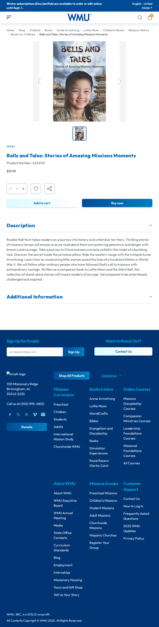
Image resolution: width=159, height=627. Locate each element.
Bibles (93, 421)
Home (10, 30)
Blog (57, 557)
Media (58, 525)
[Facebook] (10, 414)
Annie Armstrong (68, 30)
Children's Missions (103, 500)
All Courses (131, 463)
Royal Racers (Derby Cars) (99, 463)
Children (35, 30)
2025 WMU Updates (131, 528)
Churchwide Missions (98, 525)
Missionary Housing (68, 580)
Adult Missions (99, 515)
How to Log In (133, 506)
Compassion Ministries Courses (137, 418)
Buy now (117, 203)
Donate (27, 427)
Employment (63, 565)
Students (60, 419)
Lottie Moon (91, 30)
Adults (58, 427)
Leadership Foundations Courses (132, 433)
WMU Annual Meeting (63, 515)
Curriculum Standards (62, 547)
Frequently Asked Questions (136, 516)
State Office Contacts (63, 535)
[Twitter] (18, 414)
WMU (11, 146)
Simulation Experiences (98, 450)
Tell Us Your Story (66, 595)
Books (49, 30)
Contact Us (123, 351)
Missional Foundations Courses (132, 451)
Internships (62, 572)
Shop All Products (71, 376)
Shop (22, 30)
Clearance (109, 376)
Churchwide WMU (67, 446)
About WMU (62, 493)
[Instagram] (26, 414)
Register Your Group (99, 545)
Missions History (138, 30)
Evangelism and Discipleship (101, 430)
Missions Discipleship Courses (132, 404)
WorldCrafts (98, 413)
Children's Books (113, 30)
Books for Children (23, 34)
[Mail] (43, 414)
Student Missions (101, 508)
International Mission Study (63, 436)
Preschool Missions (103, 493)
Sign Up (73, 352)
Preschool (61, 404)
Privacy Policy (133, 538)
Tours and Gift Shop (68, 587)
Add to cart (42, 203)
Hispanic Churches (103, 535)
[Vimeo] (34, 414)
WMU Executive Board (65, 503)
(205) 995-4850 (32, 404)
